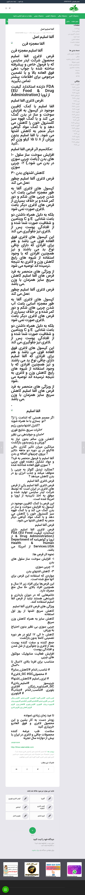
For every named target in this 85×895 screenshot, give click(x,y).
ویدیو (77, 75)
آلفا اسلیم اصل (43, 37)
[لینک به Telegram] (9, 8)
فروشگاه (76, 45)
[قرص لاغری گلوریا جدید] (83, 447)
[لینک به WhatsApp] (6, 8)
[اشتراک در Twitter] (38, 769)
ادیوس (52, 754)
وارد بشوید (35, 850)
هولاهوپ (22, 757)
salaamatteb (19, 33)
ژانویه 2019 (75, 136)
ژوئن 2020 (75, 98)
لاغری (27, 757)
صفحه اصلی (75, 39)
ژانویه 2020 (75, 112)
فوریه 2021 (76, 90)
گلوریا (38, 757)
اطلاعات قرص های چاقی (73, 55)
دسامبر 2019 (75, 114)
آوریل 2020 (75, 104)
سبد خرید (76, 36)
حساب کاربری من (73, 34)
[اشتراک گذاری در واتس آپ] (27, 769)
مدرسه (77, 70)
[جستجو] (7, 21)
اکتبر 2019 (76, 120)
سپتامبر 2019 (75, 123)
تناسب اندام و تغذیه (72, 59)
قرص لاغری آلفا (42, 290)
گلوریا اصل (32, 757)
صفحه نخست (74, 42)
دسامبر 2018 (75, 139)
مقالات (30, 33)
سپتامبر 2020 (75, 95)
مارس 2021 (75, 87)
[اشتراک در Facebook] (48, 769)
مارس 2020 (75, 106)
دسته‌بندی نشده (74, 65)
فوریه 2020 (75, 109)
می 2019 (76, 134)
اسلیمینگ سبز (45, 754)
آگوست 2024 (75, 84)
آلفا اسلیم (19, 356)
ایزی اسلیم (28, 754)
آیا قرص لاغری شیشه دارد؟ (23, 752)
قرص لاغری (43, 757)
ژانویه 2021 (75, 93)
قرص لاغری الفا (39, 56)
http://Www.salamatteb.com (22, 747)
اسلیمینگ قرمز (36, 754)
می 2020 (76, 101)
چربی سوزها (36, 33)
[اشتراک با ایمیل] (16, 769)
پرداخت (76, 28)
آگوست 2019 (75, 125)
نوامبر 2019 (76, 117)
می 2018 (76, 144)
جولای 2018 (75, 142)
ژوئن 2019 (76, 131)
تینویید (22, 754)
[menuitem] (20, 1)
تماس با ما (75, 31)
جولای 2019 (75, 128)
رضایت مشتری (74, 67)
